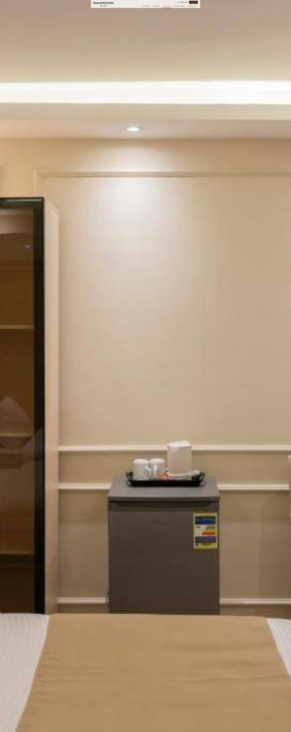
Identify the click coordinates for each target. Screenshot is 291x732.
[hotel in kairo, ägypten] (103, 4)
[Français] (183, 2)
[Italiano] (185, 2)
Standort (156, 6)
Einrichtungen (179, 6)
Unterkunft (167, 6)
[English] (177, 2)
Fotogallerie (192, 6)
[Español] (187, 2)
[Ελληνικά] (179, 2)
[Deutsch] (181, 2)
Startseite (146, 6)
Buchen (193, 2)
